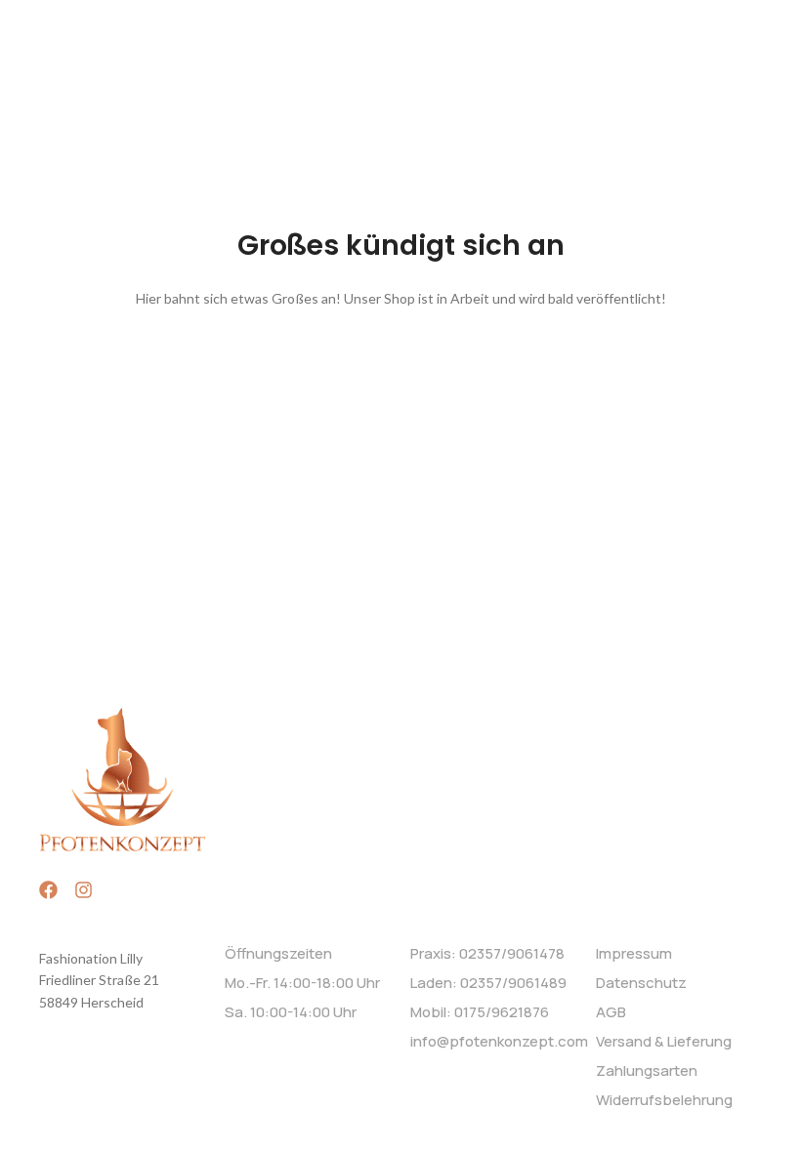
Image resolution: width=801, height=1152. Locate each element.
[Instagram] (83, 890)
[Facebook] (48, 890)
